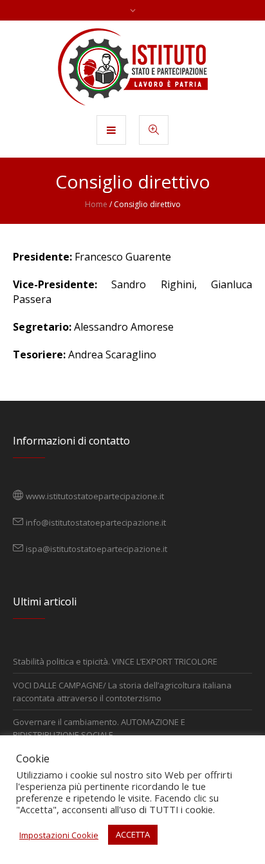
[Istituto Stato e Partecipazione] (133, 67)
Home (96, 204)
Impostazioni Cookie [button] (58, 835)
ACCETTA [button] (133, 834)
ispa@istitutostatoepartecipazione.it (96, 549)
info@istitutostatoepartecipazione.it (96, 522)
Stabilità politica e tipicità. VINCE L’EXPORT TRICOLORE (115, 661)
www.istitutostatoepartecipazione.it (95, 496)
